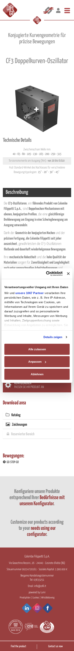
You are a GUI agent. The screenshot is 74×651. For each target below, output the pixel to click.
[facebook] (47, 608)
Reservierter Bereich (23, 434)
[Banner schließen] (68, 273)
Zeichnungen (19, 425)
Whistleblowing (47, 597)
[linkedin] (26, 608)
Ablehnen (37, 374)
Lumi (43, 592)
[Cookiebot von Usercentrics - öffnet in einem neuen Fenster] (47, 273)
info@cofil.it (40, 586)
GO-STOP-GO (13, 462)
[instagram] (37, 608)
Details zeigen (52, 337)
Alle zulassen (37, 349)
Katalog (15, 415)
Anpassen (35, 361)
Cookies (35, 597)
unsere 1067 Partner (29, 293)
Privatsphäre (25, 597)
